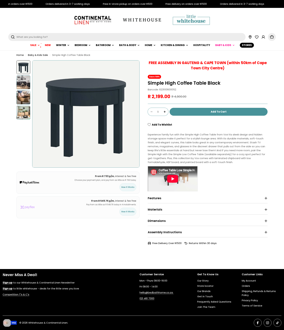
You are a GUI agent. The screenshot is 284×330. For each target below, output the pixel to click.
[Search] (13, 37)
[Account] (263, 37)
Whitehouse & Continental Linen (48, 322)
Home (20, 55)
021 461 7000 (147, 298)
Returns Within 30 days (203, 243)
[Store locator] (250, 37)
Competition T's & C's (16, 294)
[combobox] (127, 37)
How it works (127, 187)
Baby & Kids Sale (38, 55)
